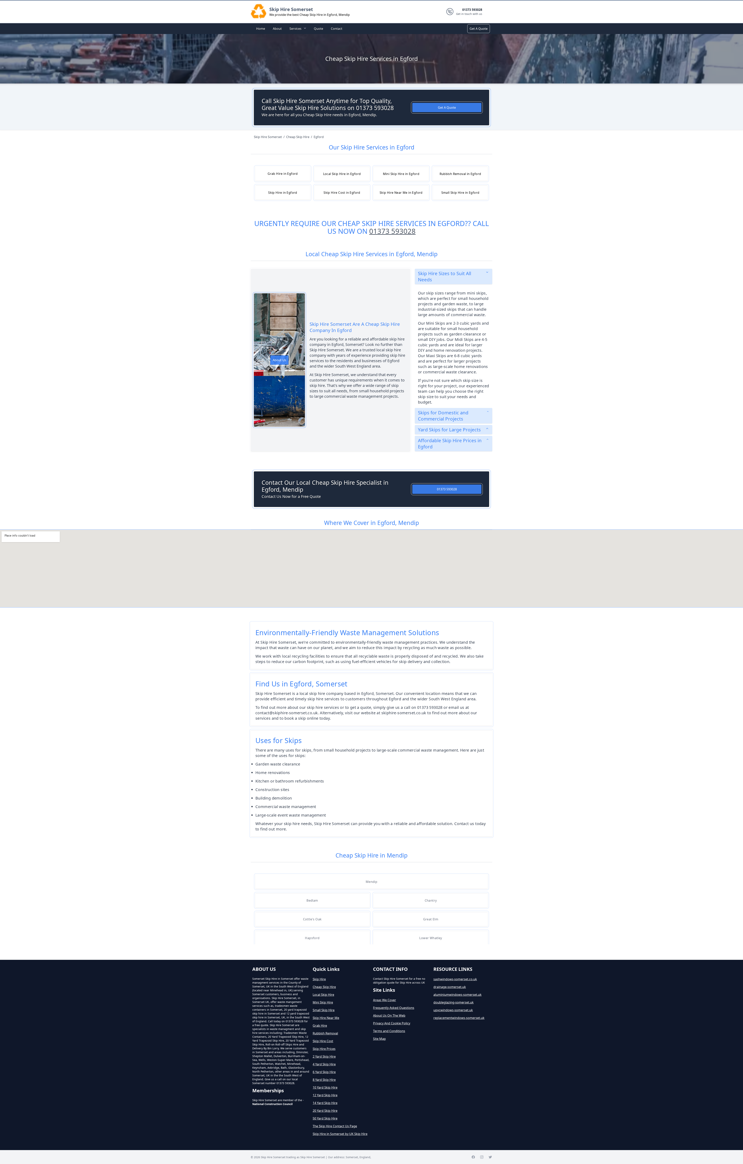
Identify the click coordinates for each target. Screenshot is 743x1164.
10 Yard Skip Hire (325, 1087)
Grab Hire (320, 1025)
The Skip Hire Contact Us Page (335, 1126)
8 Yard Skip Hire (324, 1080)
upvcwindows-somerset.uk (453, 1010)
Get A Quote (479, 28)
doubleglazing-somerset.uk (453, 1002)
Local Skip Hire (323, 994)
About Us (279, 360)
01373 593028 (392, 231)
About (277, 28)
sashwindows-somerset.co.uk (455, 979)
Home (260, 28)
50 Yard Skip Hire (325, 1118)
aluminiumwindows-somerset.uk (457, 994)
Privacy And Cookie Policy (391, 1023)
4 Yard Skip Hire (324, 1064)
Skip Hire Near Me (326, 1018)
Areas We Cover (384, 1000)
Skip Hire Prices (324, 1049)
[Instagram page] (482, 1157)
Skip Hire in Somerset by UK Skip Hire (340, 1134)
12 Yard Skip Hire (325, 1095)
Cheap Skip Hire (324, 987)
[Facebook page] (473, 1157)
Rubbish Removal (325, 1033)
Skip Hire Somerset (291, 9)
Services (295, 28)
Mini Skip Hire (323, 1002)
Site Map (379, 1039)
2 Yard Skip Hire (324, 1056)
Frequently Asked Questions (393, 1008)
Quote (318, 28)
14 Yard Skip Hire (325, 1103)
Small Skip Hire (324, 1010)
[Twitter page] (490, 1157)
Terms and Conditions (389, 1031)
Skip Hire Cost (323, 1041)
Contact (336, 28)
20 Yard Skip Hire (325, 1111)
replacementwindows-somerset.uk (458, 1018)
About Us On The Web (389, 1015)
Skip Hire (319, 979)
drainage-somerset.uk (449, 987)
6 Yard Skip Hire (324, 1072)
